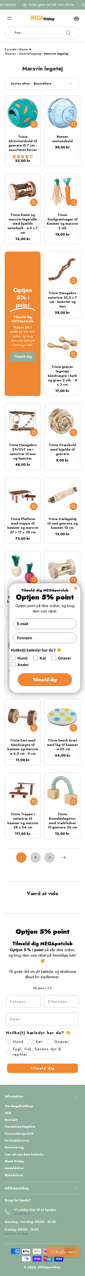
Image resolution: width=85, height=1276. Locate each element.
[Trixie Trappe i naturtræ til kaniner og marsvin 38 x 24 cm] (22, 790)
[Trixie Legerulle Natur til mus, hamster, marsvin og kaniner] (62, 569)
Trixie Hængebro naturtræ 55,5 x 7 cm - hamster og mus (62, 300)
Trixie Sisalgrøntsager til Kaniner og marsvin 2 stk (62, 221)
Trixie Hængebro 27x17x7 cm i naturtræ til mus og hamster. (23, 452)
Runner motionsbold (62, 138)
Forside (11, 49)
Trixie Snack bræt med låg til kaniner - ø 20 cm (62, 744)
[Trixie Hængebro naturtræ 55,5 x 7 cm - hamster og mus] (62, 269)
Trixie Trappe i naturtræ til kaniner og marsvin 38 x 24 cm (22, 821)
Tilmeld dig (42, 1068)
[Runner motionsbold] (62, 113)
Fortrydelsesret (17, 1141)
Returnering (14, 1148)
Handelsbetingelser (20, 1127)
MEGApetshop (49, 1267)
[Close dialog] (75, 587)
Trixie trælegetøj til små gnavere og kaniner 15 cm (62, 523)
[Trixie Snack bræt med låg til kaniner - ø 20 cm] (62, 717)
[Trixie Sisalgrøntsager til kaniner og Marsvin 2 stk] (22, 569)
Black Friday (14, 1161)
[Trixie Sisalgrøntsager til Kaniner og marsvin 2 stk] (62, 191)
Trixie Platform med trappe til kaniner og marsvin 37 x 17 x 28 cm (22, 525)
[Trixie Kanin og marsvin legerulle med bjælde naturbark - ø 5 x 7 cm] (22, 191)
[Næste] (64, 857)
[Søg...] (68, 32)
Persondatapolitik (19, 1134)
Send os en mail (16, 1233)
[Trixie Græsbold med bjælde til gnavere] (62, 421)
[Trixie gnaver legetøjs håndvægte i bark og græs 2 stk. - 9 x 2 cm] (62, 343)
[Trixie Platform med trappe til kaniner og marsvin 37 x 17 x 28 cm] (22, 495)
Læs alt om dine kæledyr (24, 1155)
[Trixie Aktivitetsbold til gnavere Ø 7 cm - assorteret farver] (22, 113)
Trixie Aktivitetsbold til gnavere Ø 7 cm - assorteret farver (22, 143)
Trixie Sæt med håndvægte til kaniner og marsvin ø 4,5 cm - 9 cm (22, 747)
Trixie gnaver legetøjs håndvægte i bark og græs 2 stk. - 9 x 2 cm (62, 375)
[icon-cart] (75, 18)
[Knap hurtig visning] (34, 124)
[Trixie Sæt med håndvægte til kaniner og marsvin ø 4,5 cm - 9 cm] (22, 717)
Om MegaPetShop (19, 1106)
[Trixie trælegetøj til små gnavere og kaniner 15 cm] (62, 495)
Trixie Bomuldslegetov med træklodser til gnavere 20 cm (62, 821)
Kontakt (11, 1120)
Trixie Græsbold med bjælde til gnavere (62, 449)
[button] (23, 157)
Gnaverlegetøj (30, 54)
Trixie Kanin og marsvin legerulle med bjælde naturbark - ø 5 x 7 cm (23, 223)
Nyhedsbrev (14, 1175)
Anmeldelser (14, 1168)
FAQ (8, 1113)
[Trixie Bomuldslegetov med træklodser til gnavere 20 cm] (62, 790)
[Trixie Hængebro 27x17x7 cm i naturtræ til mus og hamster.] (22, 421)
